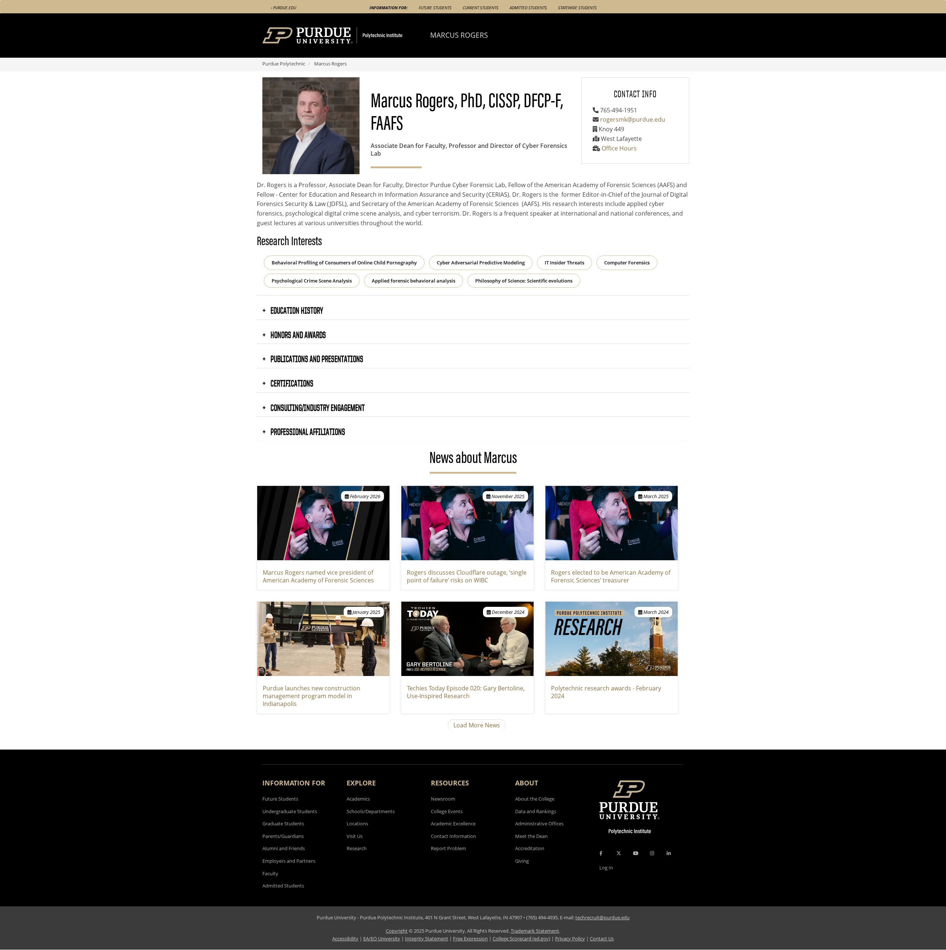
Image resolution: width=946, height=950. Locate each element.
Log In (606, 867)
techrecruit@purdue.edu (602, 917)
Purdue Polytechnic (283, 63)
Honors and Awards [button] (297, 334)
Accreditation (529, 848)
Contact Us (602, 938)
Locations (357, 823)
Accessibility (345, 938)
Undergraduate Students (289, 811)
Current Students (480, 7)
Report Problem (448, 848)
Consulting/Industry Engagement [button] (317, 407)
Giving (522, 861)
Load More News (476, 725)
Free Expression (470, 938)
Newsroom (443, 798)
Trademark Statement (535, 930)
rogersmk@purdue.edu (632, 119)
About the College (534, 798)
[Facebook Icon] (600, 853)
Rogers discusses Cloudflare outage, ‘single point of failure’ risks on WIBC (467, 576)
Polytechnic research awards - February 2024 (606, 692)
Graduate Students (283, 823)
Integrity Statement (426, 938)
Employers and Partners (288, 861)
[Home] (346, 35)
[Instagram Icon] (652, 853)
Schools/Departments (371, 811)
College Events (447, 811)
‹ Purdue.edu (283, 7)
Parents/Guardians (283, 836)
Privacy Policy (570, 938)
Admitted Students (528, 7)
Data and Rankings (535, 811)
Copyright (397, 930)
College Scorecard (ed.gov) (521, 938)
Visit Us (355, 836)
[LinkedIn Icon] (669, 853)
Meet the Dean (531, 836)
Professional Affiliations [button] (307, 431)
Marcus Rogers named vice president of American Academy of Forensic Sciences (318, 576)
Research (357, 848)
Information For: (389, 7)
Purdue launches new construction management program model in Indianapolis (311, 696)
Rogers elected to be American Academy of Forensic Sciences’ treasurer (610, 576)
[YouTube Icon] (635, 853)
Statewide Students (577, 7)
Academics (358, 798)
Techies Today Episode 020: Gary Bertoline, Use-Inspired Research (466, 692)
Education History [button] (296, 310)
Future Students (435, 7)
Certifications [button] (291, 383)
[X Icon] (619, 853)
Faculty (270, 873)
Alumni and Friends (283, 848)
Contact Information (453, 836)
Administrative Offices (539, 823)
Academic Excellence (453, 823)
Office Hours (619, 148)
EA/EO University (381, 938)
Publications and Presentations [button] (316, 359)
